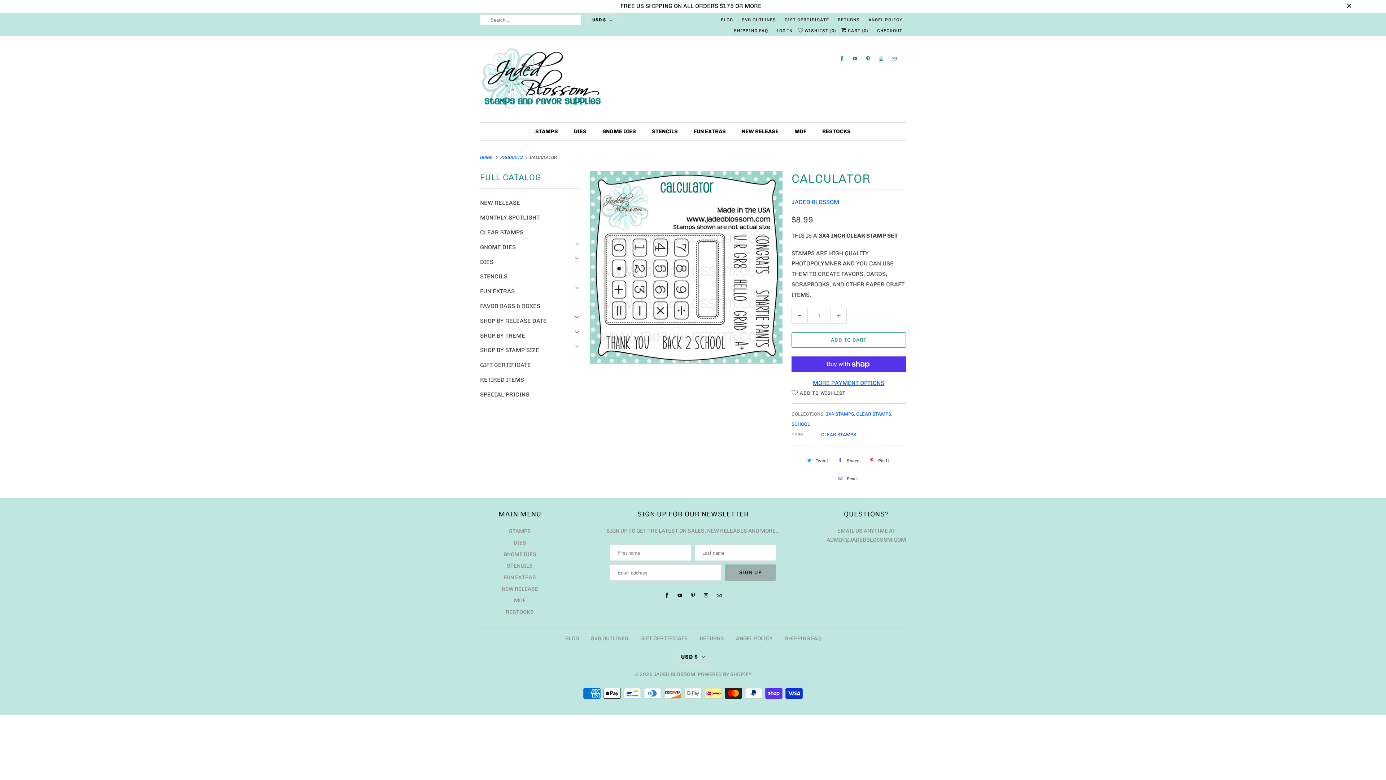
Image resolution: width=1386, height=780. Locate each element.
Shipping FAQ (751, 30)
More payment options (848, 383)
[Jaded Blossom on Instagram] (881, 59)
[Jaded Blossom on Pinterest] (868, 59)
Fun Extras (710, 131)
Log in (785, 30)
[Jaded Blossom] (693, 80)
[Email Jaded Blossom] (894, 59)
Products (512, 157)
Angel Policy (885, 19)
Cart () (857, 30)
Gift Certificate (807, 19)
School (801, 424)
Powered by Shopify (724, 674)
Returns (849, 19)
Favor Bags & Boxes (510, 306)
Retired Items (502, 379)
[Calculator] (686, 267)
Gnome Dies (619, 131)
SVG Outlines (759, 19)
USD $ (599, 19)
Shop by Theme (502, 335)
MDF (800, 131)
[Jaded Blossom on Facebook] (842, 59)
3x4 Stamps (839, 414)
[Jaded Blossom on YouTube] (855, 59)
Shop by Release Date (513, 320)
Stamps (546, 131)
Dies (580, 131)
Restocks (836, 131)
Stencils (665, 131)
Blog (727, 19)
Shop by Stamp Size (509, 350)
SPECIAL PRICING (504, 394)
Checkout (889, 30)
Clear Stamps (501, 232)
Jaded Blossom (815, 202)
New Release (760, 131)
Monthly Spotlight (510, 217)
